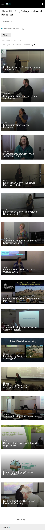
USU (9, 527)
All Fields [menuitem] (10, 40)
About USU (7, 11)
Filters (5, 35)
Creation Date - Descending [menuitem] (17, 45)
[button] (3, 3)
